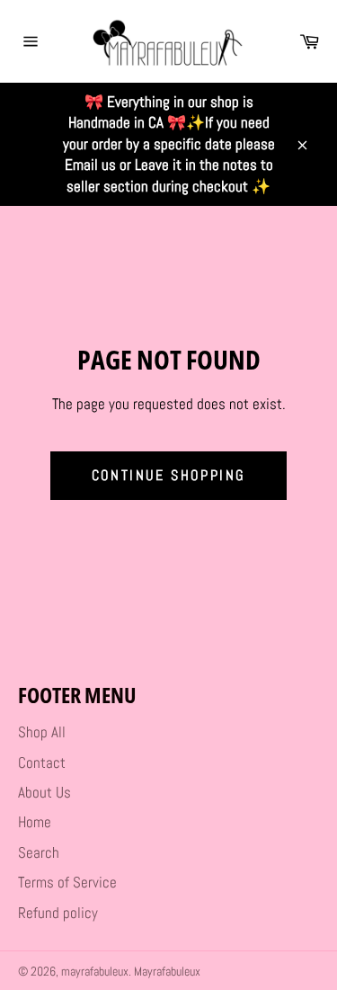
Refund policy (58, 913)
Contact (42, 762)
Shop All (42, 732)
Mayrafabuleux (167, 971)
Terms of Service (67, 882)
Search (38, 852)
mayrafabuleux (95, 971)
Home (34, 822)
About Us (44, 792)
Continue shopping (169, 475)
